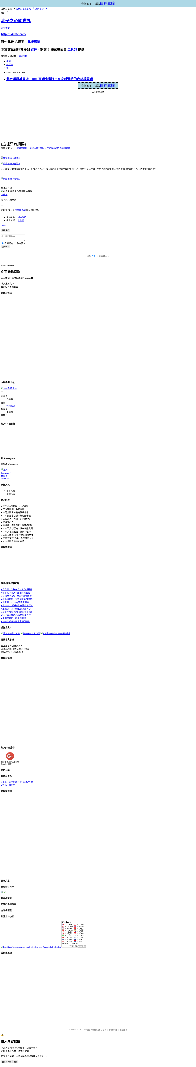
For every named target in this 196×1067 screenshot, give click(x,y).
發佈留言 (5, 247)
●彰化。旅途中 (8, 785)
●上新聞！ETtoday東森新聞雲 (15, 602)
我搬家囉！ (35, 41)
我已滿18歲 (6, 1062)
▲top (3, 225)
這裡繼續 (107, 85)
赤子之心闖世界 (16, 20)
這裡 (34, 49)
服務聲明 (123, 1030)
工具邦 (72, 49)
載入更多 (5, 230)
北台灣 (21, 220)
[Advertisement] (11, 337)
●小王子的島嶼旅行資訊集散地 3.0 (17, 782)
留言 (24, 210)
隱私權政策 (113, 1030)
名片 (8, 68)
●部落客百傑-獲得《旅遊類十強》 (17, 612)
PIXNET (78, 1030)
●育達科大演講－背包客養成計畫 (16, 589)
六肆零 (4, 194)
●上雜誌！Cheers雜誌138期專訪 (16, 609)
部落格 (9, 64)
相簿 (8, 61)
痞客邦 (18, 210)
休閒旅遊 (23, 56)
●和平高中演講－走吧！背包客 (15, 593)
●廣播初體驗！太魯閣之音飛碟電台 (17, 599)
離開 (15, 1062)
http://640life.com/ (13, 34)
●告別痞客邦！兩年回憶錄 (13, 618)
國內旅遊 (22, 217)
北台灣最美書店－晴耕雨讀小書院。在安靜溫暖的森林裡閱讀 (49, 79)
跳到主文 (5, 28)
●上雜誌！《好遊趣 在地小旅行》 (17, 605)
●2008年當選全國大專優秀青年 (15, 621)
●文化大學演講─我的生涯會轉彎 (16, 596)
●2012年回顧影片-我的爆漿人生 (16, 615)
